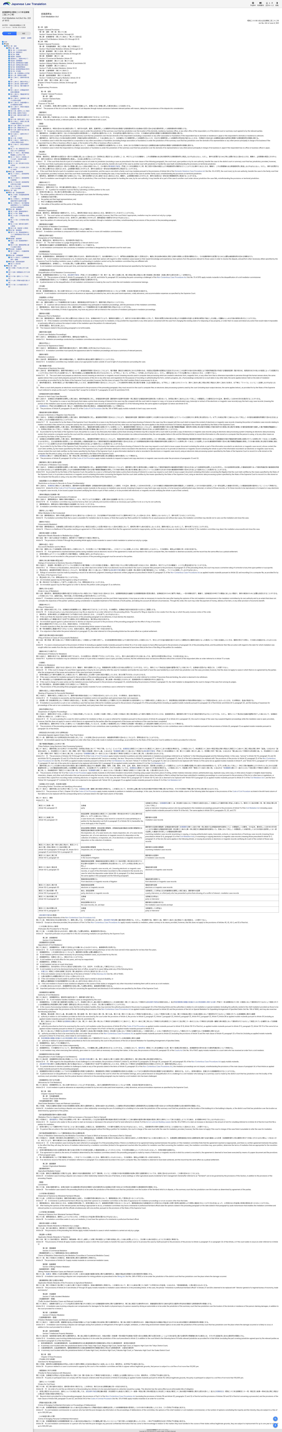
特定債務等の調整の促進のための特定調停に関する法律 (194, 1002)
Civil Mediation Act (118, 761)
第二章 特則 (12, 190)
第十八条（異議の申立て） (19, 128)
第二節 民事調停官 (16, 172)
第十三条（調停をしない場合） (20, 111)
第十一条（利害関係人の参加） (20, 73)
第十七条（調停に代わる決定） (20, 125)
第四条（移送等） (16, 56)
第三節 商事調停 (16, 230)
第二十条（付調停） (16, 138)
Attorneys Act (101, 974)
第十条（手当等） (16, 71)
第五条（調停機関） (16, 61)
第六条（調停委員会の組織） (19, 63)
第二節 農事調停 (16, 209)
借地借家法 (53, 1120)
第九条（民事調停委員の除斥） (20, 69)
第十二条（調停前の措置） (19, 75)
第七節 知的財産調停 (17, 262)
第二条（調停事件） (16, 52)
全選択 (23, 38)
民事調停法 (118, 751)
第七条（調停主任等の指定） (19, 65)
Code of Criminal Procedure (101, 1399)
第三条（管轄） (15, 54)
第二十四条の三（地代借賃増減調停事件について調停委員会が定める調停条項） (19, 205)
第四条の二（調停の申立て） (19, 58)
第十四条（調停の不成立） (19, 113)
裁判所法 (141, 1048)
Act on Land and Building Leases (158, 1122)
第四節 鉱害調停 (16, 239)
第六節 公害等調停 (16, 255)
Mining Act (121, 1276)
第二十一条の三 (15, 161)
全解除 (29, 38)
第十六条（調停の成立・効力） (20, 119)
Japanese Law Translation (24, 4)
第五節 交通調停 (16, 249)
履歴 (23, 33)
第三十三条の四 (15, 264)
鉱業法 (48, 1274)
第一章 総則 (12, 46)
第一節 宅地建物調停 (17, 192)
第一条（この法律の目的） (19, 50)
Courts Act (179, 1050)
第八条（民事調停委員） (18, 67)
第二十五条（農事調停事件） (19, 211)
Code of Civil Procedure (93, 409)
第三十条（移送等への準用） (19, 228)
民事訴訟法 (44, 406)
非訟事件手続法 (73, 275)
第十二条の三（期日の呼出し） (20, 82)
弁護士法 (44, 971)
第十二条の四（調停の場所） (19, 84)
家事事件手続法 (114, 166)
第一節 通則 (14, 48)
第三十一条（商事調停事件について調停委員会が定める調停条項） (19, 234)
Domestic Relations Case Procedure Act (190, 171)
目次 (9, 33)
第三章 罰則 (12, 266)
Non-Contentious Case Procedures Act (171, 277)
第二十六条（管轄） (16, 213)
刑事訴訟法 (220, 1391)
